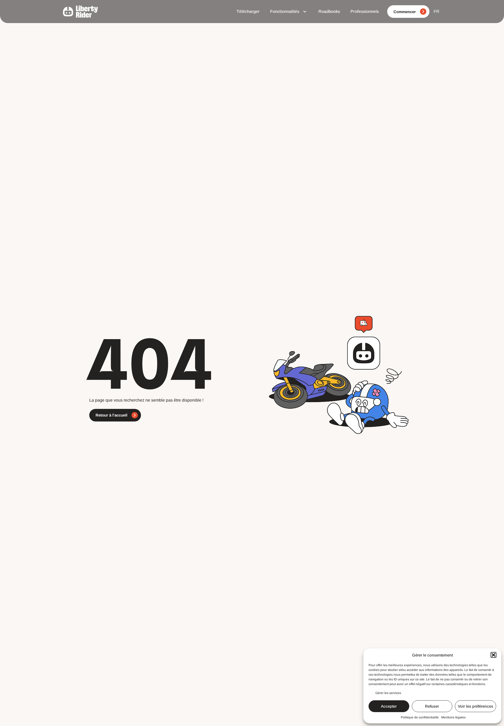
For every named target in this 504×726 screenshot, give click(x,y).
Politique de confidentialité (420, 717)
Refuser (432, 706)
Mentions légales (453, 717)
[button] (493, 655)
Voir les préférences (475, 706)
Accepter (389, 706)
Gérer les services (388, 693)
